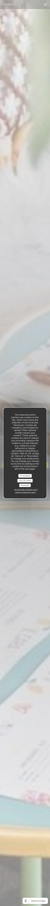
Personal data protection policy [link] (26, 490)
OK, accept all (25, 476)
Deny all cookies (25, 481)
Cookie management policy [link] (25, 492)
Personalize (25, 485)
